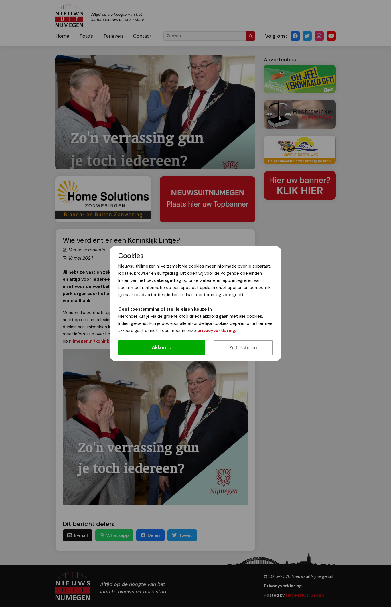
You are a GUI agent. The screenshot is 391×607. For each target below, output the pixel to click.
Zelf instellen (243, 348)
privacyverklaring (216, 330)
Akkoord (161, 347)
